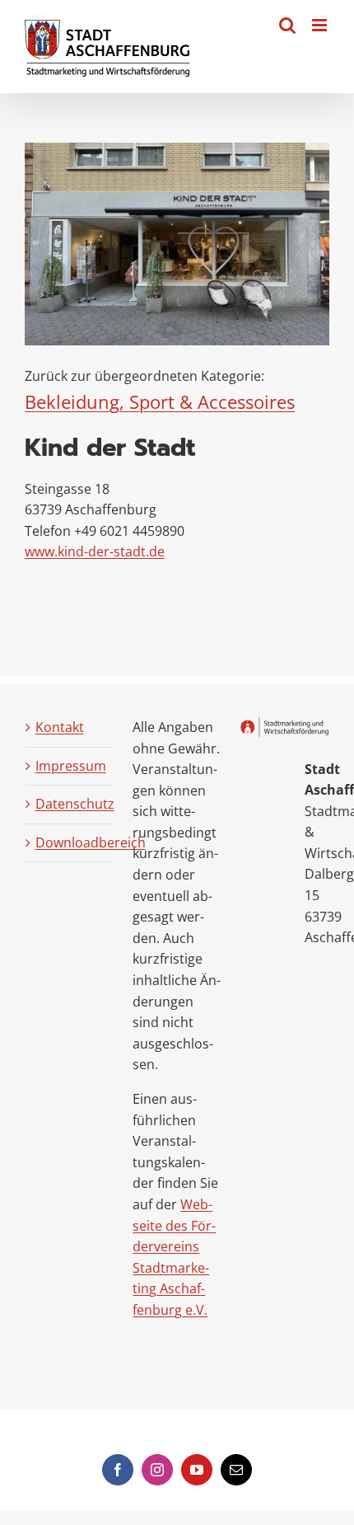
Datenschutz (70, 804)
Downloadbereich (70, 842)
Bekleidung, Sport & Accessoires (160, 402)
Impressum (70, 766)
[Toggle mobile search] (287, 25)
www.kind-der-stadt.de (95, 551)
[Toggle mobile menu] (320, 25)
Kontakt (59, 727)
